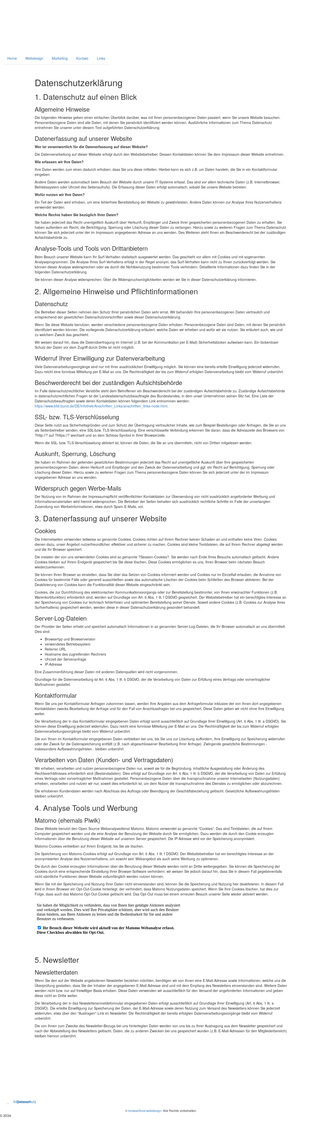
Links (101, 58)
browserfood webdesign (144, 1110)
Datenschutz (26, 1101)
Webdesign (34, 58)
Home (12, 58)
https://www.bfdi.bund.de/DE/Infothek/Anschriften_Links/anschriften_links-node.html (101, 405)
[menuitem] (5, 68)
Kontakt (82, 58)
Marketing (60, 58)
